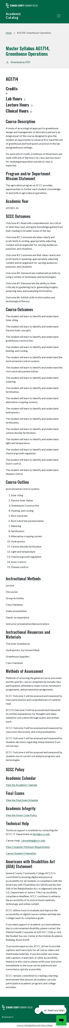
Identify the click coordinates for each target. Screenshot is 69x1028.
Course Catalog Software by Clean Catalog (34, 1025)
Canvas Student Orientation (21, 853)
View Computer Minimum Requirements (28, 846)
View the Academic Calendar (21, 784)
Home (9, 32)
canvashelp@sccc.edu (33, 840)
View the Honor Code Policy (21, 815)
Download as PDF (20, 62)
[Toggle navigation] (58, 15)
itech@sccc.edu (41, 834)
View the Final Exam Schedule (22, 800)
